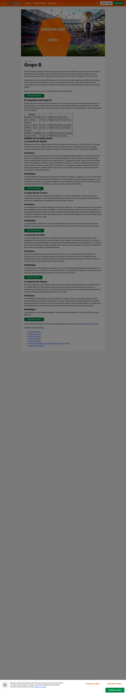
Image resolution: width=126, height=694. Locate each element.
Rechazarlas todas (114, 684)
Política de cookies (40, 687)
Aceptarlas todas (115, 690)
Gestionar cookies (93, 684)
